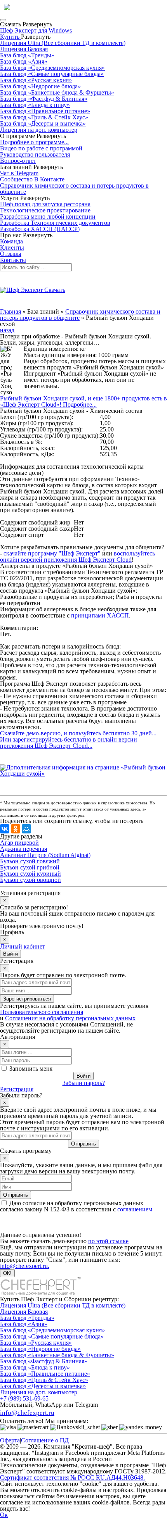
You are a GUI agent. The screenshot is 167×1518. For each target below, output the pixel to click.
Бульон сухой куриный (30, 873)
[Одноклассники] (15, 828)
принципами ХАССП (100, 615)
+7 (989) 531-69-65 (24, 1398)
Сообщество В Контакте (32, 179)
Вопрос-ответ (18, 160)
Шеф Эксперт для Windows (36, 30)
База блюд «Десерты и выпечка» (43, 123)
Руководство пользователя (35, 154)
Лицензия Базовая (24, 49)
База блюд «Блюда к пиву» (35, 105)
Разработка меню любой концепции (48, 216)
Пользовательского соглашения (41, 1012)
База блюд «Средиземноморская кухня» (52, 67)
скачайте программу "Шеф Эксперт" (52, 553)
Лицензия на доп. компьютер (38, 129)
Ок (4, 1514)
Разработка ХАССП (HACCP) (40, 229)
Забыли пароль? (84, 1083)
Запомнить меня (30, 1068)
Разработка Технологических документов (55, 222)
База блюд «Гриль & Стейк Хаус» (44, 117)
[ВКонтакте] (4, 828)
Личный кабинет (22, 946)
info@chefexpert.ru (27, 1412)
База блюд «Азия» (23, 61)
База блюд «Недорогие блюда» (40, 86)
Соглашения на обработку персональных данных (70, 1018)
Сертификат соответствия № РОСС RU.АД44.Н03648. (72, 1477)
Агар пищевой (19, 842)
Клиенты (12, 247)
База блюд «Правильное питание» (45, 111)
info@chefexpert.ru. (24, 1266)
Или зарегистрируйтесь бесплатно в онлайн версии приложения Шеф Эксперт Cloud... (68, 742)
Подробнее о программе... (34, 142)
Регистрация (16, 1089)
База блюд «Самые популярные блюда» (52, 74)
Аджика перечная (23, 848)
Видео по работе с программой (41, 148)
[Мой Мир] (26, 828)
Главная (10, 311)
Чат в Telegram (19, 173)
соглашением (134, 1209)
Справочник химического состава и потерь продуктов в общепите (74, 188)
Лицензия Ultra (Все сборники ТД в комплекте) (62, 43)
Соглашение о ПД (45, 1440)
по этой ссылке (108, 1241)
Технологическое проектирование (45, 210)
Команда (11, 241)
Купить (10, 36)
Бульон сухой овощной (30, 879)
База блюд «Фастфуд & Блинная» (43, 98)
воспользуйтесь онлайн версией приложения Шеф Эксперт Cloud (77, 556)
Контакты (13, 260)
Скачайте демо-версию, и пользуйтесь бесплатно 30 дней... (78, 733)
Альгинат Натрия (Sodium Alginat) (45, 855)
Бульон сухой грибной (29, 867)
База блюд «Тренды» (27, 55)
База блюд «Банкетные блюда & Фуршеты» (57, 92)
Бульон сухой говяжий (30, 861)
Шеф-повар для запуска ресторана (45, 204)
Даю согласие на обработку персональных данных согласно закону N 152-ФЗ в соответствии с (76, 1206)
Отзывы (10, 253)
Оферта (10, 1440)
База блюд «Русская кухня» (36, 80)
